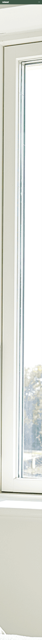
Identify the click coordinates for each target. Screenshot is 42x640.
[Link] (5, 2)
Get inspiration (21, 335)
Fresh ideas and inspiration (21, 328)
